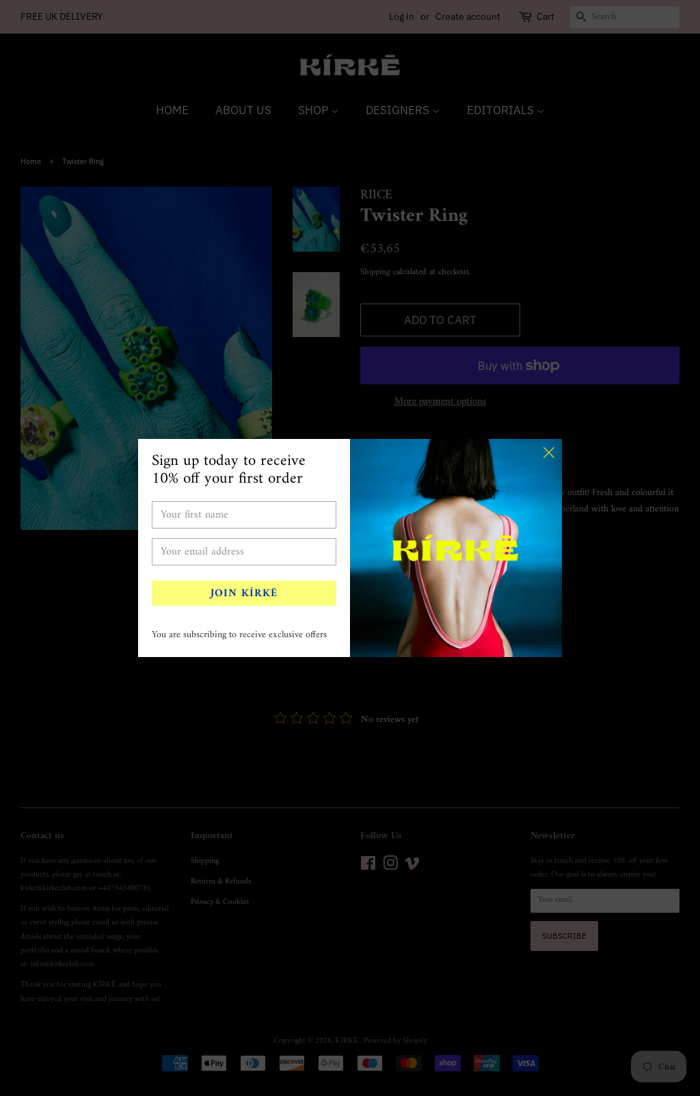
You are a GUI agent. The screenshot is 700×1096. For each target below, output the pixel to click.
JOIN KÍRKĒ (244, 593)
